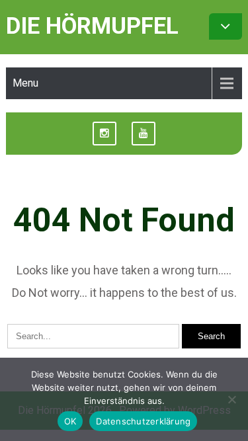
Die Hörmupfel (92, 26)
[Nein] (231, 399)
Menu (25, 83)
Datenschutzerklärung (143, 421)
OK (70, 421)
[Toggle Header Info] (225, 26)
